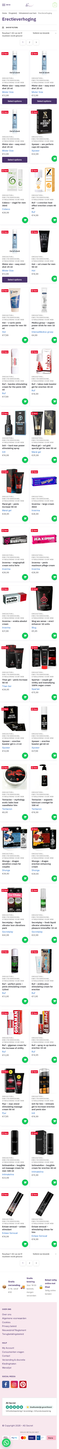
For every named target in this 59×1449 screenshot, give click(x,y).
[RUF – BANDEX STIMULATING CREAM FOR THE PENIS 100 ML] (14, 361)
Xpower (36, 150)
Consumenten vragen (13, 1352)
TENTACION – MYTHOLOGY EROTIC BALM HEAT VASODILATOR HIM (13, 802)
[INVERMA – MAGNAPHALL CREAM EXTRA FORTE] (14, 539)
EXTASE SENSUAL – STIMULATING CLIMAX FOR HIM (42, 1229)
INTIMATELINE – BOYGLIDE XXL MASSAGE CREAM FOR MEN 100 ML (13, 1168)
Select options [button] (55, 159)
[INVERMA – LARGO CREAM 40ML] (44, 481)
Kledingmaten (9, 1363)
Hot (33, 270)
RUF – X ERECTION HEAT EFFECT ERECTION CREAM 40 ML (44, 205)
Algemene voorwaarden (14, 1318)
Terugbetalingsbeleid (13, 1334)
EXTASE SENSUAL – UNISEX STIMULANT (14, 1228)
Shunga (6, 870)
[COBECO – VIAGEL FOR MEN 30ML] (14, 180)
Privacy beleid (9, 1326)
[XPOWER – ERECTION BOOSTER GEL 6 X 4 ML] (14, 718)
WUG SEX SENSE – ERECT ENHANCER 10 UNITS (43, 622)
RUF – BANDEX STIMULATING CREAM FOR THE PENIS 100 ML (14, 387)
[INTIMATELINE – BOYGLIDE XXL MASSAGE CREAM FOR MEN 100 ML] (14, 1142)
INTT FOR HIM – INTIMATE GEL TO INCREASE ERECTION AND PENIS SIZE (43, 1106)
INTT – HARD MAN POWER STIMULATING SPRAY (13, 447)
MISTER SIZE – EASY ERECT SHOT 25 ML (13, 87)
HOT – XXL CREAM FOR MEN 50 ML (43, 265)
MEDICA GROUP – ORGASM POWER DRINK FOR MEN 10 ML (43, 325)
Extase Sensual (10, 1233)
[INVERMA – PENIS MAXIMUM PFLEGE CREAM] (44, 539)
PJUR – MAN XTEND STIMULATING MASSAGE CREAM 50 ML (12, 1106)
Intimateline (8, 1174)
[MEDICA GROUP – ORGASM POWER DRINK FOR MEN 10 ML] (44, 300)
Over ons (6, 1314)
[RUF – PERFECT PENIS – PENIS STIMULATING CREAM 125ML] (14, 961)
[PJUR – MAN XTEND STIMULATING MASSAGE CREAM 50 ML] (14, 1081)
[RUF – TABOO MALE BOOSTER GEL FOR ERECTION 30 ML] (44, 361)
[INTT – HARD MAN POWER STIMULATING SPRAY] (14, 422)
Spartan (36, 689)
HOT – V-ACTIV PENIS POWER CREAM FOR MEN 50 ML (14, 325)
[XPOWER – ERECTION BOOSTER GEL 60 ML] (44, 718)
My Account (8, 1348)
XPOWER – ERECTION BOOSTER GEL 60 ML (41, 742)
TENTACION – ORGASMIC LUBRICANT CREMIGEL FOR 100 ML (42, 802)
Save (6, 53)
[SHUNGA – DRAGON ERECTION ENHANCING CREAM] (44, 838)
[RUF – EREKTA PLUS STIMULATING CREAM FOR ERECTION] (44, 961)
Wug (34, 627)
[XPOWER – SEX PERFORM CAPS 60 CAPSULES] (44, 121)
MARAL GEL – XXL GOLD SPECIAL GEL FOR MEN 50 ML (44, 447)
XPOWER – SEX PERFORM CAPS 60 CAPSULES (42, 145)
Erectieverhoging (10, 80)
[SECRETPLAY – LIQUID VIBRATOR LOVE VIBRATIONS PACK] (14, 899)
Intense (35, 332)
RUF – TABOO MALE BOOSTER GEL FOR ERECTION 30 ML (44, 385)
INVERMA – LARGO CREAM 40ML (43, 505)
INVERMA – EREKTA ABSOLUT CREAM (14, 622)
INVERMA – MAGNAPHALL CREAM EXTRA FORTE (13, 564)
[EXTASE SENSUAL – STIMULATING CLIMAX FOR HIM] (44, 1203)
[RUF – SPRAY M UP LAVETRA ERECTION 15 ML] (44, 1022)
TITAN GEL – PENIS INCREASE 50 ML (14, 681)
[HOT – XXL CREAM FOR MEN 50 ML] (44, 241)
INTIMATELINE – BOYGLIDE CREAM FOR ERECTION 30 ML (44, 1166)
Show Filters (12, 28)
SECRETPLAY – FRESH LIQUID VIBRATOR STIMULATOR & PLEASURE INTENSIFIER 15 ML (44, 925)
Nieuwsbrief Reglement (14, 1330)
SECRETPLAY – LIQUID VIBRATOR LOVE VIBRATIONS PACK (13, 925)
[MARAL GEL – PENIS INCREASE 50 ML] (14, 481)
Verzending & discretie (13, 1359)
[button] (6, 1442)
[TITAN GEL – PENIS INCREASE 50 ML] (14, 657)
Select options (15, 101)
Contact (6, 1355)
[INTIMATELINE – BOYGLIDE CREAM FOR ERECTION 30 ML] (44, 1142)
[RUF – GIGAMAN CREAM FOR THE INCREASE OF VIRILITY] (14, 1022)
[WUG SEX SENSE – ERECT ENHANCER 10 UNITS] (44, 598)
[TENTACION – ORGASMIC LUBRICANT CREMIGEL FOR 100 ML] (44, 777)
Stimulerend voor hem (27, 13)
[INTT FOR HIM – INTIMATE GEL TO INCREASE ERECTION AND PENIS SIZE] (44, 1081)
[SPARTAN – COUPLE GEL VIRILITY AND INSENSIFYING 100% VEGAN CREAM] (44, 657)
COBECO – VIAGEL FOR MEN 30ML (14, 204)
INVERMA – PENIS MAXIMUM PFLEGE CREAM (43, 564)
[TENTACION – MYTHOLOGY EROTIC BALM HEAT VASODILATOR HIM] (14, 777)
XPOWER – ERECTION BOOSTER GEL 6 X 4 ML (11, 742)
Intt (3, 452)
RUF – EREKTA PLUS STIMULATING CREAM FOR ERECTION (42, 987)
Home (4, 13)
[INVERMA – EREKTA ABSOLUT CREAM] (14, 598)
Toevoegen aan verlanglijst (22, 57)
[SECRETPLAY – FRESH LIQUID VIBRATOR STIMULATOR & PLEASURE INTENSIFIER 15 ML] (44, 899)
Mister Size (8, 92)
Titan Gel (6, 686)
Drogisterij (13, 13)
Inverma (36, 510)
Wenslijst (6, 1367)
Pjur (4, 1113)
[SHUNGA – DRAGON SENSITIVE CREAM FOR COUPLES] (14, 838)
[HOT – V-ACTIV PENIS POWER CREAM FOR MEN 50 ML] (14, 300)
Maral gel (36, 452)
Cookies (6, 1322)
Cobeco (6, 209)
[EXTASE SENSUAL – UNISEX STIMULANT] (14, 1203)
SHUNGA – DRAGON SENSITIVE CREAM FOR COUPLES (11, 864)
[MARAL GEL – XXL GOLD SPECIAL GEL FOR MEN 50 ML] (44, 422)
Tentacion (7, 809)
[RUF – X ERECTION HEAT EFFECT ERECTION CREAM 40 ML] (44, 180)
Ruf (33, 212)
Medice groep (46, 332)
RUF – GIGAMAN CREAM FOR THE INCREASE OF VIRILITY (14, 1046)
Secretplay (7, 931)
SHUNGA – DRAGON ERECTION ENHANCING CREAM (41, 864)
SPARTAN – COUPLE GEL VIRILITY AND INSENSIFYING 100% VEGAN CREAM (43, 682)
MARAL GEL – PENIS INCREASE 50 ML (10, 505)
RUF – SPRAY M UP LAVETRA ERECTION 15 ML (44, 1046)
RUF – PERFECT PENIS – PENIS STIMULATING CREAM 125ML (14, 987)
